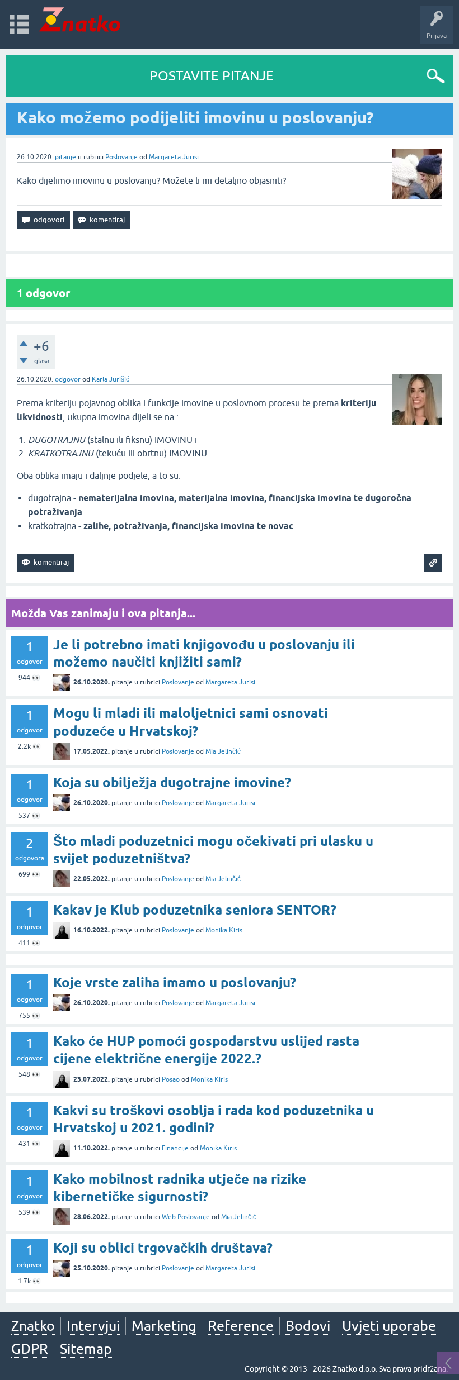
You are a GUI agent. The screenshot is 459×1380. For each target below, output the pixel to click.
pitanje (65, 157)
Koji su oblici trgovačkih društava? (163, 1248)
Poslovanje (121, 157)
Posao (171, 1079)
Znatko (33, 1326)
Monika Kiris (223, 930)
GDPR (29, 1349)
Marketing (164, 1326)
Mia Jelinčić (223, 751)
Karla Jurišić (110, 379)
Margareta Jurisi (174, 157)
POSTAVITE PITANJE (211, 75)
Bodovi (307, 1326)
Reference (241, 1326)
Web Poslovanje (186, 1217)
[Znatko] (79, 19)
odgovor (68, 379)
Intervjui (93, 1326)
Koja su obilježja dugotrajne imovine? (172, 782)
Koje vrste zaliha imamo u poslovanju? (174, 982)
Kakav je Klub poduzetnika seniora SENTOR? (194, 910)
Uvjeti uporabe (389, 1326)
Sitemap (86, 1349)
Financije (175, 1148)
